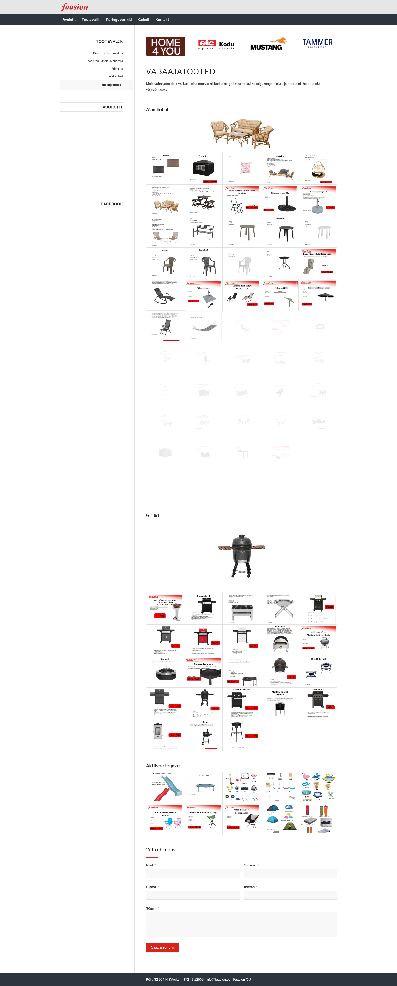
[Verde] (318, 327)
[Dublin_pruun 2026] (242, 422)
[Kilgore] (203, 735)
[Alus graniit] (318, 200)
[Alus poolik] (280, 200)
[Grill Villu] (242, 672)
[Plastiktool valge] (242, 263)
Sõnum (151, 908)
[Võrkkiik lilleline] (203, 327)
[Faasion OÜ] (75, 7)
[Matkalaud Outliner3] (165, 485)
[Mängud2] (280, 787)
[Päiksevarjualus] (203, 295)
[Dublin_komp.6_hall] (165, 422)
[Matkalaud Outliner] (280, 453)
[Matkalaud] (203, 485)
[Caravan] (203, 200)
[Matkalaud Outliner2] (318, 453)
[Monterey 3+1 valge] (242, 640)
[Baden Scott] (318, 263)
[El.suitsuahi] (165, 735)
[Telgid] (280, 819)
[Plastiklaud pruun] (242, 232)
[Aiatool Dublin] (203, 358)
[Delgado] (242, 358)
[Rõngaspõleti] (242, 735)
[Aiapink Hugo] (203, 453)
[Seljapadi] (165, 168)
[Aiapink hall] (203, 232)
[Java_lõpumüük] (280, 358)
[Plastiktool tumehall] (203, 263)
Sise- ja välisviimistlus (108, 53)
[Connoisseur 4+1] (242, 703)
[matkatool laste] (165, 819)
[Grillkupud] (318, 640)
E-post (151, 886)
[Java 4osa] (280, 168)
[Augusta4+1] (318, 703)
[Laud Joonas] (242, 453)
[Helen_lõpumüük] (165, 390)
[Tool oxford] (165, 327)
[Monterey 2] (318, 608)
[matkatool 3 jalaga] (203, 819)
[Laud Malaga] (280, 263)
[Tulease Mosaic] (318, 672)
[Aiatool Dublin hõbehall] (165, 358)
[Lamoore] (203, 672)
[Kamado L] (203, 703)
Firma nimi (251, 865)
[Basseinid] (318, 787)
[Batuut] (203, 787)
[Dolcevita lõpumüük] (318, 358)
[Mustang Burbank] (165, 672)
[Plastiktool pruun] (165, 263)
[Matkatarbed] (318, 819)
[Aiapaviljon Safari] (165, 453)
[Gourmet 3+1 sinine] (203, 608)
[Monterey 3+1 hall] (165, 640)
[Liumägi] (165, 787)
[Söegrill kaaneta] (165, 608)
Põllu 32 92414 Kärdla (162, 979)
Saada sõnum (162, 947)
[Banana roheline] (280, 327)
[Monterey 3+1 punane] (203, 640)
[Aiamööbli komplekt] (318, 422)
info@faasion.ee (218, 979)
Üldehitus (117, 68)
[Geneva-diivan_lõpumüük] (203, 390)
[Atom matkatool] (242, 819)
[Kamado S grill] (280, 672)
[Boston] (165, 295)
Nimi (149, 865)
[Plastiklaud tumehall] (280, 232)
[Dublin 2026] (280, 422)
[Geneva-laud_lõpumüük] (242, 390)
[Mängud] (242, 787)
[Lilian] (242, 168)
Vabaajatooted (111, 84)
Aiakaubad (116, 76)
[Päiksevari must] (318, 295)
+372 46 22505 (192, 979)
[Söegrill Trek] (242, 608)
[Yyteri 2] (242, 295)
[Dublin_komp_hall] (203, 422)
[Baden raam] (242, 200)
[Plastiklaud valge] (318, 232)
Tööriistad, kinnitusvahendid (104, 61)
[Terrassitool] (280, 390)
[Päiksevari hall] (280, 295)
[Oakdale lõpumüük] (280, 703)
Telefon (249, 886)
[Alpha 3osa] (165, 232)
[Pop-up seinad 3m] (203, 168)
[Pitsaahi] (280, 640)
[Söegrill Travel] (280, 608)
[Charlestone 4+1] (165, 703)
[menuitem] (69, 19)
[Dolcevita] (165, 200)
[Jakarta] (318, 168)
